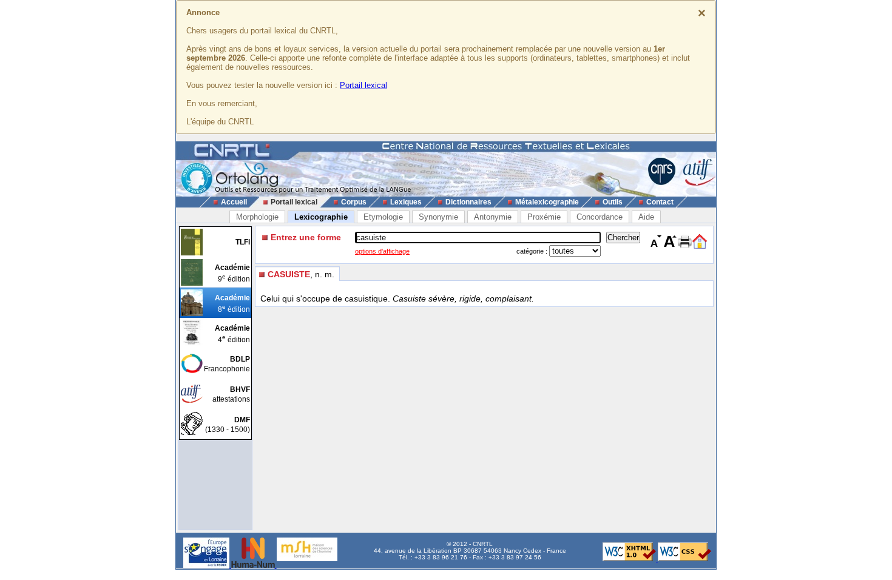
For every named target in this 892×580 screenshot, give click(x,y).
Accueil (234, 202)
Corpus (354, 202)
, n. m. (301, 274)
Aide (646, 216)
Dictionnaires (468, 202)
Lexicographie (321, 216)
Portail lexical (363, 85)
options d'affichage (382, 251)
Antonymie (493, 216)
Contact (660, 202)
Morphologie (257, 216)
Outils (613, 202)
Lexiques (406, 202)
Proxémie (544, 216)
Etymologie (383, 216)
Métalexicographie (547, 202)
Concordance (599, 216)
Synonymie (438, 216)
